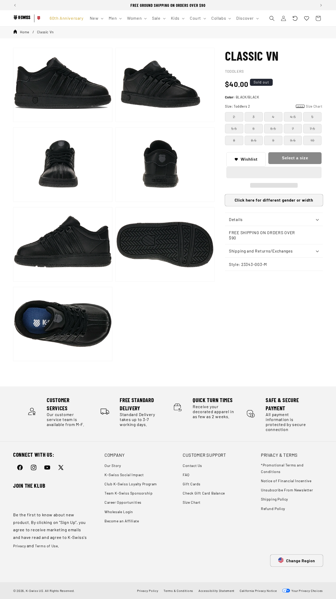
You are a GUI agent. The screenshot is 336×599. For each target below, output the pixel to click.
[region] (168, 5)
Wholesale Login (118, 511)
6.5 (273, 128)
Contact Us (192, 465)
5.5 (234, 128)
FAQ (186, 474)
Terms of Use (46, 546)
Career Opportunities (122, 502)
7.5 (312, 128)
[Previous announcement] (15, 5)
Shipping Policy (274, 499)
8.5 (253, 140)
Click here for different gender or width (274, 200)
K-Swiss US (34, 590)
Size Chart (192, 502)
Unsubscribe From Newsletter (287, 490)
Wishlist (249, 159)
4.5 (293, 116)
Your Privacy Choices (306, 590)
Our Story (112, 465)
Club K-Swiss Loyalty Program (130, 484)
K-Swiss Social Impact (124, 474)
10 (312, 140)
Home (24, 32)
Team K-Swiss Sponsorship (128, 493)
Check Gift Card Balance (204, 493)
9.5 (293, 140)
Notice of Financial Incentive (286, 481)
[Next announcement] (321, 5)
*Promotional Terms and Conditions (282, 468)
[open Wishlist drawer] (306, 18)
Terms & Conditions (178, 590)
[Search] (272, 18)
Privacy (19, 546)
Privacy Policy (148, 590)
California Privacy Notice (258, 590)
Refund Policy (273, 508)
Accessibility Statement (216, 590)
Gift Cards (192, 484)
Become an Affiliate (121, 521)
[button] (295, 18)
